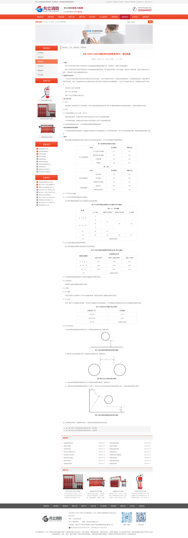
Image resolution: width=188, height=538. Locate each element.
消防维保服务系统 (114, 449)
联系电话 (127, 2)
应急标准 (40, 70)
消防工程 (71, 17)
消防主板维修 (113, 457)
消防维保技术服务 (68, 457)
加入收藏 (109, 2)
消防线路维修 (67, 449)
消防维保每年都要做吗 (115, 455)
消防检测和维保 (68, 463)
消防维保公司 (140, 2)
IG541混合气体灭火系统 (73, 491)
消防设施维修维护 (114, 443)
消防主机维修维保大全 (69, 452)
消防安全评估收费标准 (45, 195)
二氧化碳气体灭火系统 (95, 491)
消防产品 (82, 17)
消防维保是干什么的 (44, 205)
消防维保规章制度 (114, 460)
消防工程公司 (148, 2)
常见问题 (40, 75)
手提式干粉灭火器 (140, 491)
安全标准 (40, 66)
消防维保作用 (113, 452)
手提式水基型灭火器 (46, 100)
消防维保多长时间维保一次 (46, 200)
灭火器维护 (103, 17)
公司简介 (135, 17)
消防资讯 (125, 17)
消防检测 (61, 17)
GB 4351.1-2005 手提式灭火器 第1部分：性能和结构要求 (48, 192)
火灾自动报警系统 (60, 22)
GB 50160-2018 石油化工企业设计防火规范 (48, 189)
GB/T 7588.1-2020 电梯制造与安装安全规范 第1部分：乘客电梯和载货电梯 (48, 184)
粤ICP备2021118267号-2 (99, 527)
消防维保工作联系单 (69, 455)
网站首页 (40, 17)
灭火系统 (51, 22)
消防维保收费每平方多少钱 (46, 182)
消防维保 (51, 17)
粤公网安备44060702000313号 (80, 527)
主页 (70, 47)
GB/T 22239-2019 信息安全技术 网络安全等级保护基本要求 (48, 197)
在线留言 (121, 2)
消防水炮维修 (113, 446)
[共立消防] (47, 9)
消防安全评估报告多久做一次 (46, 187)
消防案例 (114, 17)
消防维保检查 (113, 463)
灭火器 (45, 22)
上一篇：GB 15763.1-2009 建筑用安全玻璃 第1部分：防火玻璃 (80, 428)
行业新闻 (40, 53)
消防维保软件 (67, 460)
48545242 (75, 522)
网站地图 (133, 2)
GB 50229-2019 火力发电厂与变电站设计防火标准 (48, 202)
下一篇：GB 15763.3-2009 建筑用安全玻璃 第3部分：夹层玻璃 (80, 430)
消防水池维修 (67, 446)
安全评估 (92, 17)
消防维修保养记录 (68, 443)
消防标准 (83, 47)
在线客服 (115, 2)
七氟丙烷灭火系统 (117, 491)
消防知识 (40, 57)
